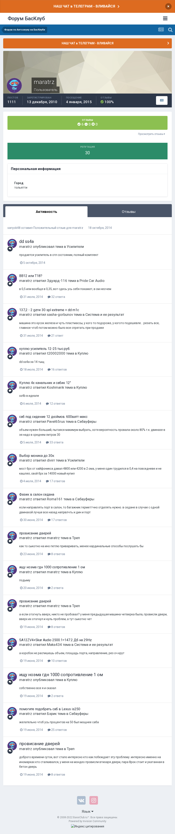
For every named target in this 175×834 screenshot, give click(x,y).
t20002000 (56, 353)
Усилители (75, 246)
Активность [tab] (46, 211)
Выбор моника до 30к (36, 456)
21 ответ (57, 335)
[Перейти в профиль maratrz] (12, 243)
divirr (51, 460)
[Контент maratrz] (162, 100)
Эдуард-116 (57, 280)
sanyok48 (13, 227)
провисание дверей (35, 533)
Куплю (83, 353)
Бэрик (52, 713)
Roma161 (55, 499)
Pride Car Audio (92, 280)
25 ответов (59, 730)
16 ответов (59, 369)
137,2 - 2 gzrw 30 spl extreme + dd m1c (49, 310)
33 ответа (56, 442)
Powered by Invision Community (87, 821)
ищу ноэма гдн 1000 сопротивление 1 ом (52, 567)
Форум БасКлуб (26, 19)
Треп (76, 538)
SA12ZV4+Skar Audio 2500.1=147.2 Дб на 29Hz (55, 640)
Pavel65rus (56, 421)
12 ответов (57, 403)
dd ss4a (26, 241)
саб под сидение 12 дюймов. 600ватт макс (53, 417)
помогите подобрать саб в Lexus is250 (49, 709)
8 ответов (58, 554)
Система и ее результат (104, 314)
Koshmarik (55, 387)
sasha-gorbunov (60, 314)
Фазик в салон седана (36, 494)
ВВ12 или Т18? (30, 276)
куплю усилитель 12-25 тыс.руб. (44, 349)
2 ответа (57, 588)
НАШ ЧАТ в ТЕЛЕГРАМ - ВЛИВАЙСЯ (84, 6)
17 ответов (57, 481)
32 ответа (58, 297)
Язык (86, 811)
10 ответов (59, 660)
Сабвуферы (86, 421)
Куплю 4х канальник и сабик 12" (45, 383)
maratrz (77, 227)
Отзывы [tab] (129, 211)
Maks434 (54, 644)
